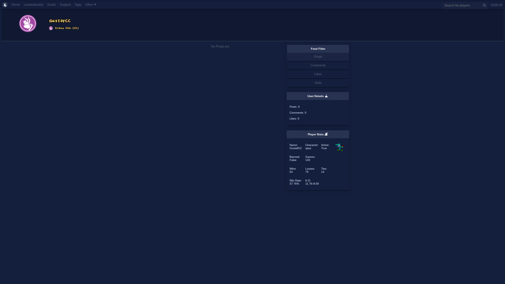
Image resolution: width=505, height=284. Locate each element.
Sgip (79, 4)
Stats (318, 82)
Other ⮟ (92, 4)
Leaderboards (35, 4)
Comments (318, 65)
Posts (318, 56)
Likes (318, 74)
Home (17, 4)
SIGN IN (495, 5)
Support (67, 4)
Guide (53, 4)
